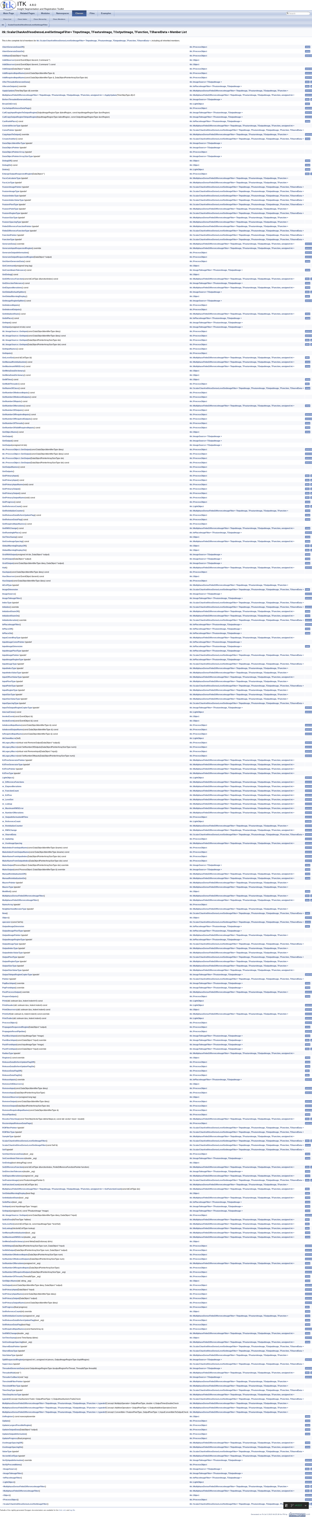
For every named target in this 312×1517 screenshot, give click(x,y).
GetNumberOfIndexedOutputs (16, 397)
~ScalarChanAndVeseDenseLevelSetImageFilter (24, 1504)
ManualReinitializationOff (13, 874)
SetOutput (7, 1285)
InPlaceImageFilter (11, 624)
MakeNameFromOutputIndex (15, 861)
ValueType (7, 1451)
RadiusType (7, 1053)
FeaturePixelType (10, 204)
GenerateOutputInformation (15, 253)
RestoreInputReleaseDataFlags (16, 1123)
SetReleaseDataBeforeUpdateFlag (18, 1320)
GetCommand (8, 266)
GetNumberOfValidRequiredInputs (18, 428)
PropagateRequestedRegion (15, 1027)
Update (5, 1421)
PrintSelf (6, 1014)
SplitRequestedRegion (12, 1360)
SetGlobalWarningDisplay (14, 1193)
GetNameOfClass (10, 388)
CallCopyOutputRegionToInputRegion (19, 117)
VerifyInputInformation (12, 1460)
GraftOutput (7, 559)
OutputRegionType (10, 961)
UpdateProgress (10, 1438)
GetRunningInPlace (11, 533)
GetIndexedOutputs (11, 309)
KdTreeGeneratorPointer (13, 760)
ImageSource (8, 594)
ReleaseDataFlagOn (11, 1075)
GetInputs (6, 353)
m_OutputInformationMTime (15, 817)
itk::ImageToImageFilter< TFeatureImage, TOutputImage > (216, 112)
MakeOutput (7, 865)
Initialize (6, 607)
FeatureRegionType (11, 213)
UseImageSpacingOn (12, 1447)
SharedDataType (10, 1351)
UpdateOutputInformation (14, 1434)
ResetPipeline (8, 1114)
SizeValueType (9, 1355)
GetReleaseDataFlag (11, 519)
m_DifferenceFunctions (13, 782)
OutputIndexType (10, 948)
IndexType (7, 603)
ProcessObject (9, 1023)
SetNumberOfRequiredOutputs (16, 1272)
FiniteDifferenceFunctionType (15, 231)
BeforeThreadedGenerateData (16, 99)
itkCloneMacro (9, 738)
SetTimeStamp (9, 1338)
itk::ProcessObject (198, 47)
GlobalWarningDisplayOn (13, 550)
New (4, 913)
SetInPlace (7, 1202)
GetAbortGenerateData (13, 261)
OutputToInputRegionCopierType (17, 974)
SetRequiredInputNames (13, 1329)
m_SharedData (9, 834)
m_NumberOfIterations (13, 813)
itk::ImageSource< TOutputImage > (206, 82)
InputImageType (9, 664)
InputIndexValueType (11, 673)
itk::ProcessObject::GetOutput (16, 449)
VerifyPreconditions (11, 1465)
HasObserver (8, 576)
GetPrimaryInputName (12, 484)
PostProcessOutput (11, 992)
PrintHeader (7, 1005)
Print (4, 1001)
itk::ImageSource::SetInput (14, 1215)
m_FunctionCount (10, 791)
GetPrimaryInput (10, 476)
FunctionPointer (9, 235)
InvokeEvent (8, 716)
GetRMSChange (9, 528)
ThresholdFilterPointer (12, 1381)
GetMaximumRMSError (13, 366)
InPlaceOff (7, 629)
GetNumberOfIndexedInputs (15, 393)
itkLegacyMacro (9, 743)
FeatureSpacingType (11, 222)
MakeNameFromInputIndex (14, 856)
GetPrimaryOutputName (13, 498)
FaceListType (8, 183)
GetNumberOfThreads (12, 423)
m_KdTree (7, 795)
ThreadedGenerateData (13, 1368)
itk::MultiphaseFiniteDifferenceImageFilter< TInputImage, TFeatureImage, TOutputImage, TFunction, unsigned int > (242, 95)
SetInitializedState (10, 1198)
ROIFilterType (8, 1132)
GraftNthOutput (9, 554)
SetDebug (6, 1163)
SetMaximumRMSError (13, 1237)
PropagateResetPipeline (13, 1031)
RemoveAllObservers (12, 1084)
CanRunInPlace (9, 121)
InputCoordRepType (11, 638)
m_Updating (7, 839)
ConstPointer (8, 130)
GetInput (6, 323)
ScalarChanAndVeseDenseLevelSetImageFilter (27, 25)
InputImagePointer (10, 655)
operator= (6, 922)
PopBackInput (8, 983)
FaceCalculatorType (11, 178)
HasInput (6, 572)
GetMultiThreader (10, 384)
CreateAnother (9, 139)
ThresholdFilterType (11, 1386)
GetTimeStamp (9, 537)
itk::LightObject (197, 104)
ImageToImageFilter (11, 598)
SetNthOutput (8, 1250)
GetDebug (7, 274)
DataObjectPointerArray (13, 152)
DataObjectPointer (10, 147)
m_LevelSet (7, 799)
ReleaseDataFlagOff (11, 1071)
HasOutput (7, 581)
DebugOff (6, 161)
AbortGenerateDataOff (12, 47)
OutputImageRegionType (13, 939)
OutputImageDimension (13, 926)
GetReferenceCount (11, 506)
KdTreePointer (9, 769)
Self (4, 1149)
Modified (6, 891)
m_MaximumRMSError (13, 808)
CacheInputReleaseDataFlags (16, 108)
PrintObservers (9, 1009)
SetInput (6, 1206)
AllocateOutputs (9, 86)
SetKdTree (7, 1219)
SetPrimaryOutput (10, 1298)
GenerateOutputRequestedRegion (18, 257)
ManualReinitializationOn (13, 878)
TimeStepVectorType (11, 1395)
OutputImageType (10, 944)
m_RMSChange (9, 830)
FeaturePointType (10, 209)
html (60, 1510)
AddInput (6, 56)
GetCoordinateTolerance (13, 270)
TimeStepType (8, 1390)
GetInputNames (9, 349)
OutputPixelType (9, 957)
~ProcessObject (9, 1500)
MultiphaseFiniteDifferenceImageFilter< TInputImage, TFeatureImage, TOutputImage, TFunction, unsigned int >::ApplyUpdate (59, 95)
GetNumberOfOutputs (12, 410)
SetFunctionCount (10, 1184)
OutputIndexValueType (12, 953)
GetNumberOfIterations (13, 406)
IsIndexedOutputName (12, 729)
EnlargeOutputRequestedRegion (17, 174)
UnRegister (7, 1416)
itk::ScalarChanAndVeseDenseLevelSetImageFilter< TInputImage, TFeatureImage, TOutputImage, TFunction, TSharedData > (94, 41)
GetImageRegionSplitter (13, 301)
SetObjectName (9, 1281)
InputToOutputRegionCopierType (17, 708)
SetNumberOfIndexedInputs (15, 1254)
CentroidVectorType (11, 126)
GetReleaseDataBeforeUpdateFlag (18, 515)
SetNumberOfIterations (13, 1263)
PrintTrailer (7, 1018)
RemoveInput (8, 1088)
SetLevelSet (7, 1224)
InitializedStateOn (10, 616)
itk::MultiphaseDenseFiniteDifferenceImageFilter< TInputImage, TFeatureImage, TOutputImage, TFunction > (239, 91)
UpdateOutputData (11, 1430)
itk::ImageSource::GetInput (14, 331)
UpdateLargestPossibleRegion (16, 1425)
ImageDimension (10, 589)
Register (6, 1058)
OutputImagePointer (11, 935)
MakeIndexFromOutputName (15, 852)
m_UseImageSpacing (12, 843)
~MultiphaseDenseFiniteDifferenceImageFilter (23, 1486)
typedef (5, 1399)
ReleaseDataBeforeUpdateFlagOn (18, 1066)
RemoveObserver (10, 1097)
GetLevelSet (8, 358)
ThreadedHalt (8, 1373)
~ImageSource (9, 1469)
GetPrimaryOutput (10, 489)
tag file (72, 1510)
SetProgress (8, 1307)
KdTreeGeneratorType (12, 764)
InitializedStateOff (10, 611)
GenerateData (8, 244)
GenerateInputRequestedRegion (17, 248)
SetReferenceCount (11, 1311)
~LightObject (8, 1482)
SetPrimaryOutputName (13, 1303)
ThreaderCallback (10, 1377)
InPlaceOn (7, 633)
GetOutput (7, 436)
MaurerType (7, 887)
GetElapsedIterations (12, 288)
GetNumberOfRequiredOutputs (16, 419)
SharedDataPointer (11, 1346)
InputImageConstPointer (13, 642)
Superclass (7, 1364)
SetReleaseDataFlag (11, 1325)
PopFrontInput (8, 988)
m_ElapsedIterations (11, 786)
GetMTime (7, 379)
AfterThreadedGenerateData (15, 82)
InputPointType (9, 686)
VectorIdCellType (10, 1456)
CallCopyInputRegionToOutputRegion (19, 112)
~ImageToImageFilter (12, 1473)
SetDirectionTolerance (12, 1171)
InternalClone (8, 712)
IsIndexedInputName (11, 725)
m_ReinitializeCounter (12, 826)
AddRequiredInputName (13, 73)
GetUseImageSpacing (12, 541)
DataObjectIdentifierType (13, 143)
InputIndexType (9, 668)
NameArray (7, 904)
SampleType (8, 1136)
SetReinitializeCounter (12, 1316)
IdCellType (7, 585)
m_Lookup (7, 804)
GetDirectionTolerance (12, 283)
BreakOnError (8, 104)
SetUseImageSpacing (12, 1342)
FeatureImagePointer (12, 187)
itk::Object (194, 60)
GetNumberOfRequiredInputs (15, 414)
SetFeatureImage (10, 1180)
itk (3, 25)
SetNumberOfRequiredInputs (15, 1268)
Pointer (5, 979)
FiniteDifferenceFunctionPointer (17, 226)
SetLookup (7, 1228)
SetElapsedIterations (12, 1176)
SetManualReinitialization (14, 1233)
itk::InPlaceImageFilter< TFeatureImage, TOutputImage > (216, 86)
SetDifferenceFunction (12, 1167)
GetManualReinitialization (14, 362)
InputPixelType (9, 681)
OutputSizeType (9, 966)
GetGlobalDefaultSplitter (13, 292)
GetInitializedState (10, 314)
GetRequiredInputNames (13, 524)
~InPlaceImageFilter (11, 1478)
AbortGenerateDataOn (12, 51)
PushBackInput (9, 1036)
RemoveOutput (9, 1101)
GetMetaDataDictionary (13, 371)
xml (64, 1510)
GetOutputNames (10, 467)
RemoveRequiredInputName (15, 1110)
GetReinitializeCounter (12, 511)
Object (5, 918)
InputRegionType (10, 690)
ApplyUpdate (8, 91)
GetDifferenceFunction (12, 279)
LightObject (7, 778)
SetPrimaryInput (9, 1290)
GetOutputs (7, 471)
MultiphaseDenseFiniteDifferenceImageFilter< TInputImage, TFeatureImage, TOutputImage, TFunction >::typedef (53, 1403)
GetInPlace (7, 318)
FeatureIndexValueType (13, 200)
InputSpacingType (10, 703)
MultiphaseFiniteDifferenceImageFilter (20, 900)
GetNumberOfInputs (11, 401)
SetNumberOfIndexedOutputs (16, 1259)
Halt (4, 568)
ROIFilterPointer (9, 1128)
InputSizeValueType (11, 699)
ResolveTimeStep (10, 1119)
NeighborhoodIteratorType (14, 909)
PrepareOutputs (9, 996)
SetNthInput (7, 1246)
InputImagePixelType (11, 651)
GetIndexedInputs (10, 305)
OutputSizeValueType (12, 970)
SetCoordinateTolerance (13, 1158)
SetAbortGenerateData (13, 1154)
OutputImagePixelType (12, 931)
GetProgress (8, 502)
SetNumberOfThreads (12, 1276)
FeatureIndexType (10, 196)
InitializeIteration (9, 620)
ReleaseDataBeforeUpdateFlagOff (18, 1062)
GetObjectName (9, 432)
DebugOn (6, 165)
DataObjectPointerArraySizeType (17, 156)
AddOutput (7, 69)
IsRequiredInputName (12, 734)
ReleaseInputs (9, 1079)
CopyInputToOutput (11, 134)
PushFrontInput (9, 1044)
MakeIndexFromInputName (14, 848)
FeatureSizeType (10, 218)
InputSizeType (8, 694)
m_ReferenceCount (11, 821)
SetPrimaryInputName (12, 1294)
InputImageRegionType (12, 659)
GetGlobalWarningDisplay (14, 296)
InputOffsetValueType (12, 677)
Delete (5, 169)
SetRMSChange (9, 1333)
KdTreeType (7, 773)
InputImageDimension (12, 646)
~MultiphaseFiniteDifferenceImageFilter (20, 1491)
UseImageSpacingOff (12, 1443)
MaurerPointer (9, 883)
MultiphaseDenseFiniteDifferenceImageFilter (23, 896)
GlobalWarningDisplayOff (14, 546)
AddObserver (8, 60)
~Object (5, 1495)
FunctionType (8, 239)
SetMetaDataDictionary (13, 1241)
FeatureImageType (11, 191)
